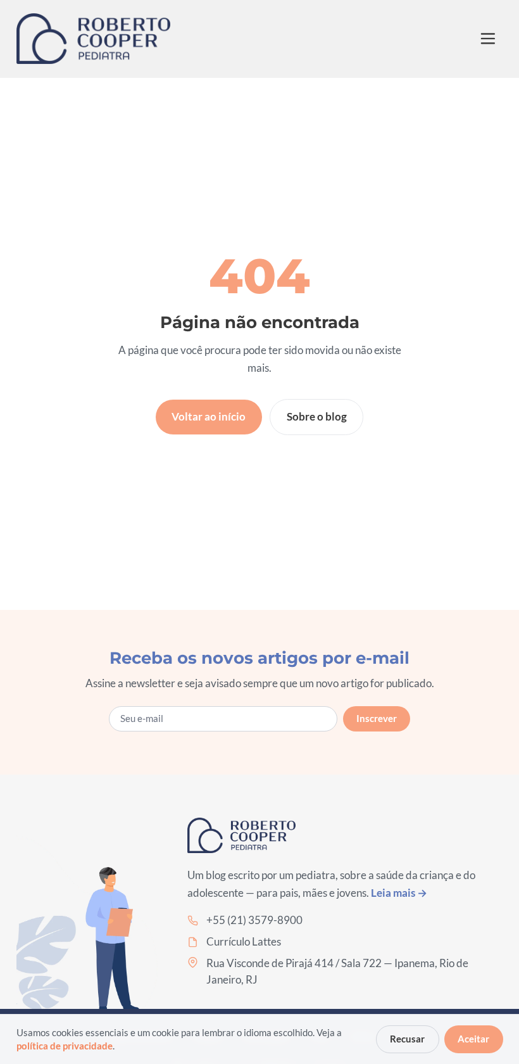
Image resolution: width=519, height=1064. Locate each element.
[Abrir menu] (488, 39)
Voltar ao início (209, 416)
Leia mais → (399, 892)
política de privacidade (64, 1045)
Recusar (407, 1038)
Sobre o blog (317, 416)
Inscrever (376, 718)
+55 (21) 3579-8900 (254, 920)
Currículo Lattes (243, 941)
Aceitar (473, 1038)
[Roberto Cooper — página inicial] (93, 38)
